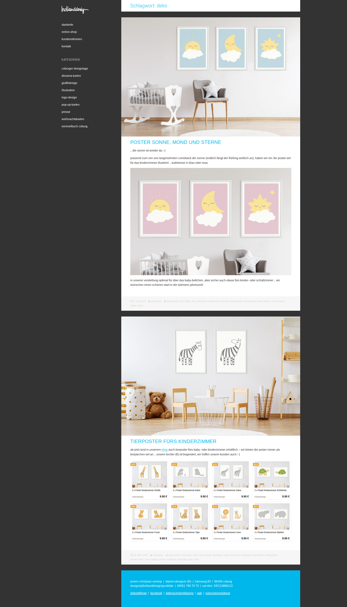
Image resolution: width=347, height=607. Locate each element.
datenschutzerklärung (179, 593)
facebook (156, 593)
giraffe (208, 555)
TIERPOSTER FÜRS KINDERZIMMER (173, 441)
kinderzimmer (264, 301)
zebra (196, 559)
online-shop (69, 31)
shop (164, 449)
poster (162, 559)
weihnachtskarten (73, 119)
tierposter (182, 559)
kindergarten (236, 301)
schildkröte (171, 559)
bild (182, 301)
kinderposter (250, 301)
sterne (133, 305)
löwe (147, 559)
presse (66, 111)
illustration (68, 90)
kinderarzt (213, 301)
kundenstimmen (72, 39)
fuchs (201, 555)
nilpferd (154, 559)
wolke (140, 305)
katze (226, 555)
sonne (281, 301)
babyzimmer (173, 301)
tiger (190, 559)
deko (193, 301)
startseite (67, 24)
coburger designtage (75, 68)
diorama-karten (71, 75)
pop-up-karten (71, 104)
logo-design (69, 97)
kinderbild (224, 301)
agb (199, 593)
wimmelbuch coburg (74, 126)
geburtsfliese (138, 593)
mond (274, 301)
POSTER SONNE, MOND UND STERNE (175, 142)
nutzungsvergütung (217, 593)
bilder (187, 301)
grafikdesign (69, 82)
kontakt (66, 46)
